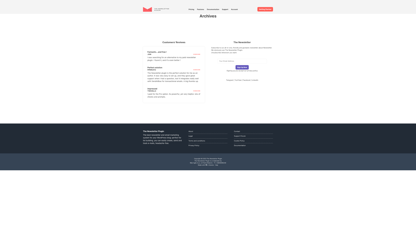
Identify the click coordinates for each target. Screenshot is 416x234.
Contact (237, 131)
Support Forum (240, 136)
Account (234, 9)
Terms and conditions (196, 141)
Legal (190, 136)
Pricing (191, 9)
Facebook (246, 80)
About (190, 131)
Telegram (229, 80)
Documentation (213, 9)
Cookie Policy (239, 141)
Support (225, 9)
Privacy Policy (193, 145)
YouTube (238, 80)
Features (200, 9)
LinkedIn (255, 80)
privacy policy (252, 71)
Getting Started (265, 9)
